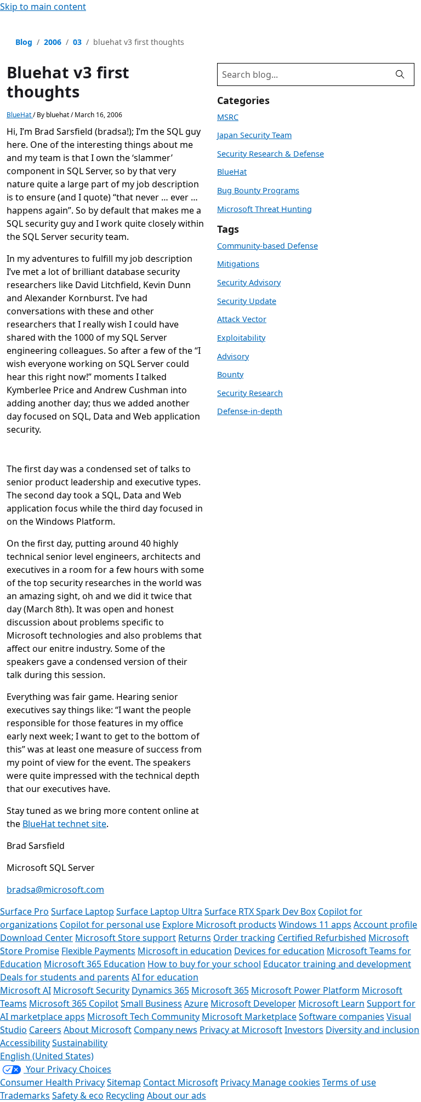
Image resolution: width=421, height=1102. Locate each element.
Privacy (236, 1082)
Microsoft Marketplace (249, 1017)
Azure (196, 1003)
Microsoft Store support (125, 938)
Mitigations (238, 264)
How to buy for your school (204, 964)
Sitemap (124, 1082)
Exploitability (241, 337)
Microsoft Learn (331, 1003)
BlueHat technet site (64, 824)
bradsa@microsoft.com (55, 889)
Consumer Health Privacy (52, 1082)
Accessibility (25, 1043)
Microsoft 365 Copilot (73, 1003)
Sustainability (79, 1043)
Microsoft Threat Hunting (264, 209)
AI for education (165, 977)
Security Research (250, 393)
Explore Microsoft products (219, 925)
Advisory (233, 356)
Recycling (125, 1095)
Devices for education (279, 951)
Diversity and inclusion (372, 1030)
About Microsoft (98, 1030)
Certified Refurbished (321, 938)
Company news (165, 1030)
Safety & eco (78, 1095)
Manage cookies (286, 1082)
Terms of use (349, 1082)
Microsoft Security (91, 990)
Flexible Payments (98, 951)
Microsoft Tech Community (143, 1017)
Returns (194, 938)
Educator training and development (337, 964)
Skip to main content (43, 7)
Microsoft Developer (253, 1003)
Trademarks (25, 1095)
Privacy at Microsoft (241, 1030)
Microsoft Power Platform (305, 990)
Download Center (36, 938)
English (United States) (47, 1056)
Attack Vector (241, 319)
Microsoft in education (185, 951)
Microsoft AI (25, 990)
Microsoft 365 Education (94, 964)
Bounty (230, 374)
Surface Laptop (82, 911)
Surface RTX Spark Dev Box (260, 911)
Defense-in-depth (249, 411)
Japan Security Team (254, 135)
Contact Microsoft (180, 1082)
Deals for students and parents (64, 977)
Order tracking (244, 938)
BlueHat (20, 114)
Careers (45, 1030)
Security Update (246, 301)
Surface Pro (24, 911)
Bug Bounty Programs (258, 190)
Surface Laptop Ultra (159, 911)
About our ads (176, 1095)
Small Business (151, 1003)
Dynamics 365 (160, 990)
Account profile (385, 925)
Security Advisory (249, 282)
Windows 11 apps (314, 925)
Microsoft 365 (220, 990)
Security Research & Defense (270, 153)
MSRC (227, 117)
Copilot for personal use (110, 925)
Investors (304, 1030)
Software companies (341, 1017)
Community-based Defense (267, 245)
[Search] (400, 74)
